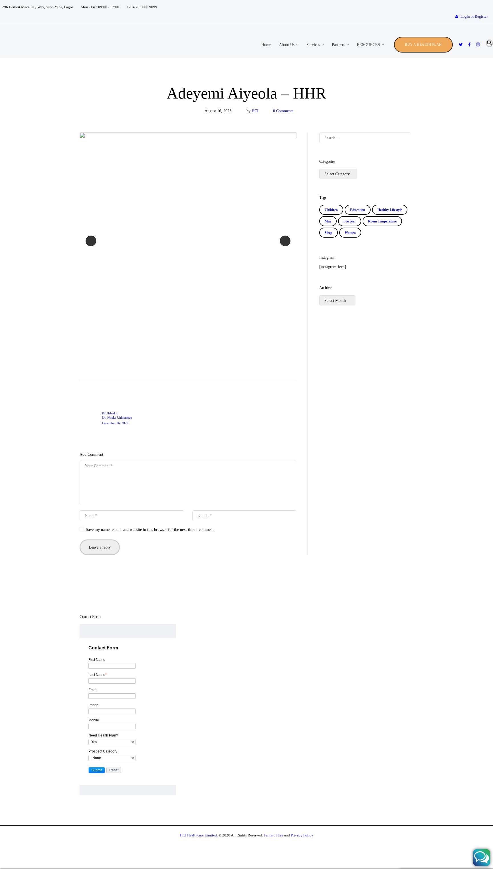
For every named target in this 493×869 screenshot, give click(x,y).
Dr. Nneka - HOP (288, 241)
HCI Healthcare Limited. (199, 835)
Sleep (328, 233)
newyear (350, 221)
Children (331, 210)
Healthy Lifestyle (389, 210)
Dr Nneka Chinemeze (92, 241)
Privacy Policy (302, 835)
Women (350, 233)
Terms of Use (273, 835)
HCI (256, 111)
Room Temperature (382, 221)
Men (328, 221)
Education (357, 210)
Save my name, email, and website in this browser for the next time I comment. (150, 529)
